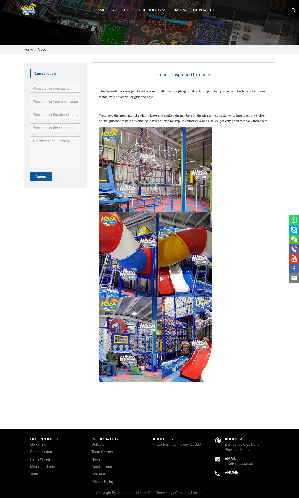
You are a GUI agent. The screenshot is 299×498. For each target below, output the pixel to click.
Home (100, 9)
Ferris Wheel (40, 459)
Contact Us (205, 9)
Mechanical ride (42, 466)
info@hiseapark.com (241, 463)
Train (34, 474)
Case (177, 9)
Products (150, 9)
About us (122, 9)
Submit (41, 176)
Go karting (38, 444)
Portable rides (41, 451)
